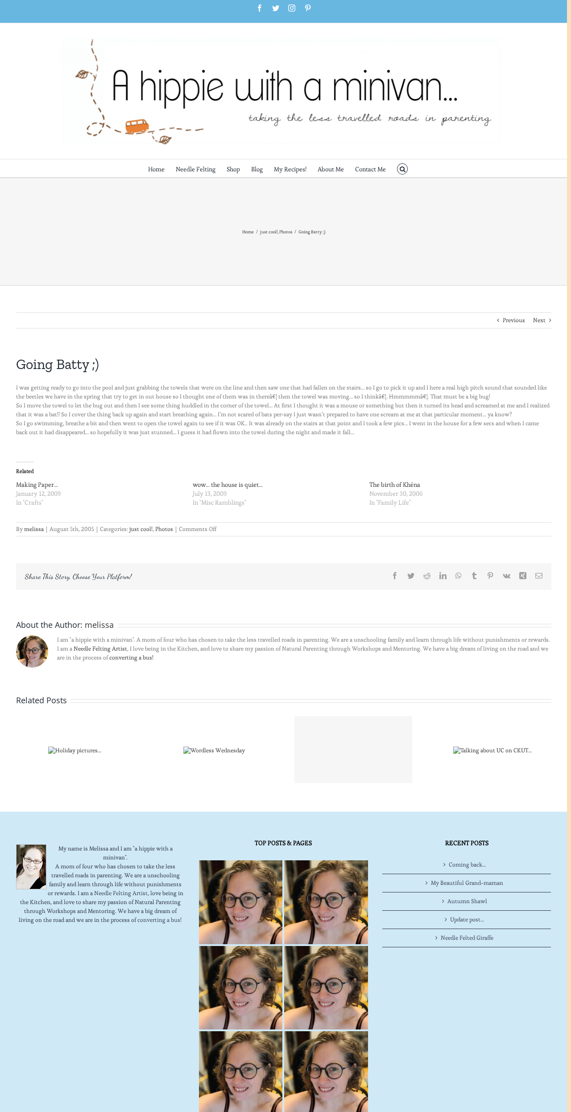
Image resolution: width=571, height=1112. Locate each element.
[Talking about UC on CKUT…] (492, 748)
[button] (402, 168)
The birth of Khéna (394, 485)
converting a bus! (131, 657)
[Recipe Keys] (240, 902)
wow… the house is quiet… (228, 485)
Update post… (467, 919)
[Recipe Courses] (326, 987)
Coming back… (467, 864)
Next (539, 320)
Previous (514, 320)
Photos (164, 529)
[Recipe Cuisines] (240, 987)
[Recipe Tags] (326, 902)
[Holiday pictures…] (74, 748)
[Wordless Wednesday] (214, 748)
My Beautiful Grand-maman (467, 883)
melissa (34, 529)
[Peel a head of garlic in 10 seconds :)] (353, 749)
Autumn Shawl (467, 901)
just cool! (141, 529)
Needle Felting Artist (100, 648)
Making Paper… (37, 485)
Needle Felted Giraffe (467, 938)
